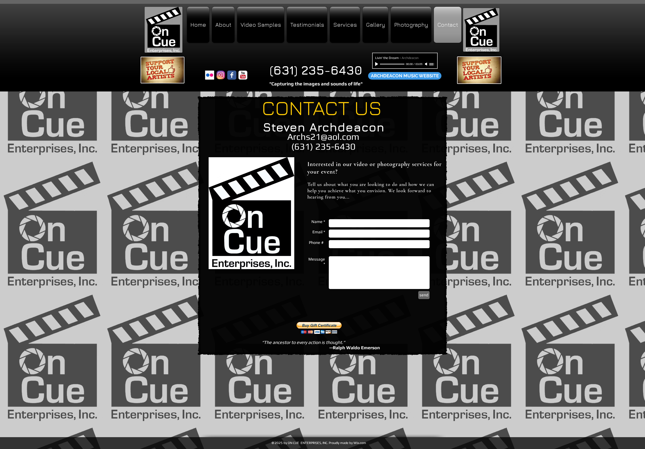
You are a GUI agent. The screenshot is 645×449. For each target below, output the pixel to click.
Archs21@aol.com (323, 136)
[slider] (432, 64)
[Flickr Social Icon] (209, 75)
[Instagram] (220, 75)
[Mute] (426, 64)
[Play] (377, 64)
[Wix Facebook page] (231, 75)
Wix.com (359, 443)
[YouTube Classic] (242, 75)
